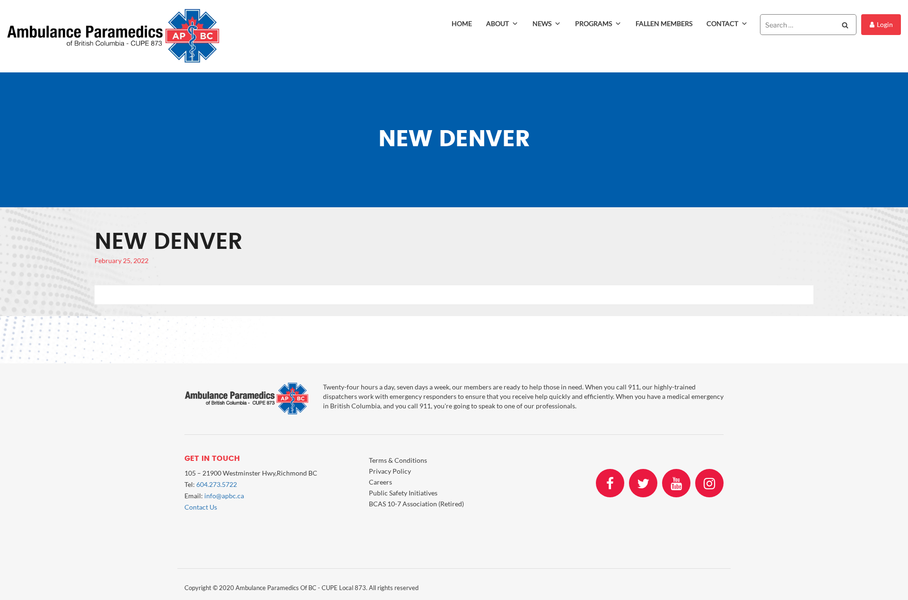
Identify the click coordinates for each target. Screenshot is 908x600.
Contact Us (200, 507)
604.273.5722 (216, 484)
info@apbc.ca (224, 496)
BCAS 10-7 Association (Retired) (416, 504)
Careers (380, 482)
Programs (593, 23)
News (542, 23)
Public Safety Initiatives (403, 493)
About (497, 23)
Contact (722, 23)
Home (462, 23)
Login (885, 24)
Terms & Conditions (398, 460)
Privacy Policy (390, 471)
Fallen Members (664, 23)
